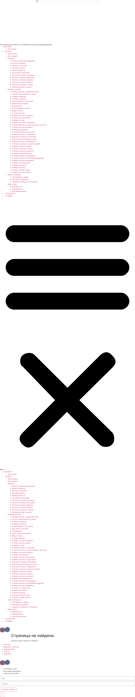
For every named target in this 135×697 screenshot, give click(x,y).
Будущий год (17, 186)
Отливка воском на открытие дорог (26, 144)
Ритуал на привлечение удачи (23, 77)
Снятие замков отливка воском (24, 139)
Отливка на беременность (22, 153)
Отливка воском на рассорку (23, 132)
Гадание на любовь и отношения (24, 182)
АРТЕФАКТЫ (10, 194)
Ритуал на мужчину (19, 66)
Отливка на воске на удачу (22, 149)
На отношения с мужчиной (22, 101)
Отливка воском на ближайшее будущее (28, 158)
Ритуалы (11, 58)
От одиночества (18, 113)
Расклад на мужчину (20, 179)
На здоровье (17, 106)
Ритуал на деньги (18, 63)
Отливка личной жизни (21, 170)
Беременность (17, 189)
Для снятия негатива (20, 104)
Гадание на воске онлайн (22, 146)
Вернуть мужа (17, 111)
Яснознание (12, 54)
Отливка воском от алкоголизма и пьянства (29, 125)
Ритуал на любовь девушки (22, 80)
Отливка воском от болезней (23, 122)
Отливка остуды (18, 120)
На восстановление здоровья (23, 61)
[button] (67, 334)
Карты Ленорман (14, 175)
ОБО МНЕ (7, 47)
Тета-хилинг (12, 56)
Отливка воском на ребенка (23, 160)
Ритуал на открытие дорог (22, 82)
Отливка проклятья (19, 165)
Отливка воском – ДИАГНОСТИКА (25, 92)
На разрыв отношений (20, 73)
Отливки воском (14, 89)
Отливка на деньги (19, 99)
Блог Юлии (12, 49)
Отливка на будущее (20, 130)
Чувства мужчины (19, 191)
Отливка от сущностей (21, 163)
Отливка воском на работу (22, 127)
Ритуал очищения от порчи (22, 85)
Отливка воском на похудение (24, 156)
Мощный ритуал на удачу (22, 87)
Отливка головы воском (21, 172)
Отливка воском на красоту (23, 151)
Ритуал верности (18, 70)
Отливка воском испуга (21, 118)
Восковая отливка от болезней (24, 137)
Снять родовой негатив (21, 108)
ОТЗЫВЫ (8, 196)
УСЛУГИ (8, 51)
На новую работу (18, 68)
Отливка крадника (19, 96)
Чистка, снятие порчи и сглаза (24, 94)
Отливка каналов (18, 168)
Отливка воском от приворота (24, 141)
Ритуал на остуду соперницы (23, 75)
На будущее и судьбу (20, 177)
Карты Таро (12, 184)
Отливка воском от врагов (22, 115)
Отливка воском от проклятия (24, 134)
